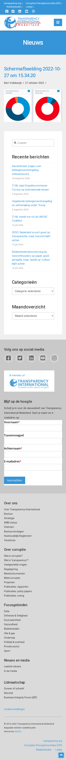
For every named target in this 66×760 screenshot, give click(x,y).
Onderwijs (9, 637)
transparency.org (12, 3)
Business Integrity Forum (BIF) (20, 697)
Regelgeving (11, 569)
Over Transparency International (22, 509)
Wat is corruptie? (13, 555)
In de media (10, 671)
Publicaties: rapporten (16, 586)
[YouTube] (26, 11)
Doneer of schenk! (14, 688)
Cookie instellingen (14, 709)
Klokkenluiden (14, 6)
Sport (7, 650)
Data (6, 611)
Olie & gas (9, 633)
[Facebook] (7, 11)
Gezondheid (10, 624)
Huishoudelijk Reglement (18, 535)
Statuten (9, 527)
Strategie (9, 518)
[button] (58, 22)
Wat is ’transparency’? (16, 560)
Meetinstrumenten (14, 573)
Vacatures (9, 540)
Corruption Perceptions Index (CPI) (43, 3)
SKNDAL (18, 731)
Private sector (12, 646)
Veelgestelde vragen (15, 564)
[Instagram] (33, 11)
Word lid (8, 693)
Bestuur (8, 513)
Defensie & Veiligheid (15, 615)
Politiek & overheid (14, 642)
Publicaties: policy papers (18, 591)
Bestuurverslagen (14, 531)
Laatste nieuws (12, 666)
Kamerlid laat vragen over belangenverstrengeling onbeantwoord (26, 170)
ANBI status (10, 522)
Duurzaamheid (12, 620)
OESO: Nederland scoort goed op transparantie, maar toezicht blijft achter (31, 236)
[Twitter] (13, 11)
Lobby (29, 6)
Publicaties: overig (14, 595)
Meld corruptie (12, 578)
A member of (17, 375)
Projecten (9, 582)
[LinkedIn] (20, 11)
